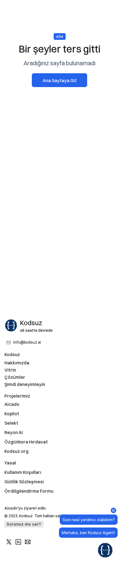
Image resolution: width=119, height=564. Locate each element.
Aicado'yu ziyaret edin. (25, 508)
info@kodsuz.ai (27, 342)
